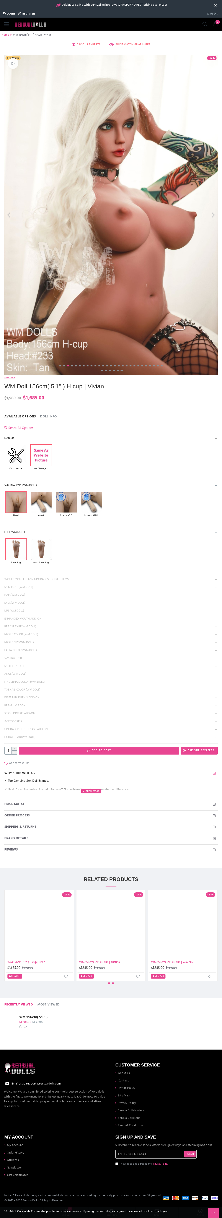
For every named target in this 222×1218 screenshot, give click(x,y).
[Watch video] (13, 63)
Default (9, 438)
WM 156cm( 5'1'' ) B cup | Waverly (172, 962)
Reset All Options (21, 428)
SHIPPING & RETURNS (20, 826)
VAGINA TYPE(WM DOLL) (20, 485)
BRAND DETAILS (16, 838)
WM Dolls (9, 377)
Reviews (11, 849)
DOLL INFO (48, 417)
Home (5, 35)
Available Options (20, 417)
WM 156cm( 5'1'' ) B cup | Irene (26, 962)
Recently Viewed (18, 1005)
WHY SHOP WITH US (19, 773)
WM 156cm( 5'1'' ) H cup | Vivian (36, 1017)
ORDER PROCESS (17, 815)
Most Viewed (48, 1005)
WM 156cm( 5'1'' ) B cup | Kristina (99, 962)
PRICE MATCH (14, 804)
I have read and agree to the (144, 1164)
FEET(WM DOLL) (14, 532)
